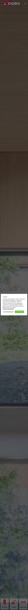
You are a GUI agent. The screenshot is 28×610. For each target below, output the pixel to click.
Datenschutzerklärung (8, 308)
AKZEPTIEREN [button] (19, 311)
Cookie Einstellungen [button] (8, 311)
